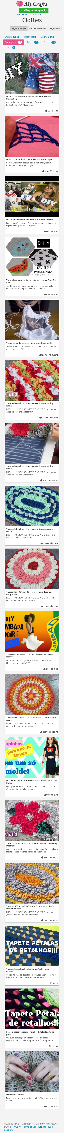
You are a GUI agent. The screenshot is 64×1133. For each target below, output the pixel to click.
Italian (29, 36)
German (47, 36)
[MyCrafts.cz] (32, 3)
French (49, 42)
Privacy (17, 1126)
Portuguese (13, 42)
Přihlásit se (21, 14)
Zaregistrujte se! (39, 14)
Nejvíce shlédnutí (37, 28)
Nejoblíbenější (19, 28)
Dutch (32, 42)
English (11, 36)
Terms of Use (29, 1126)
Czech (9, 47)
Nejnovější (55, 28)
